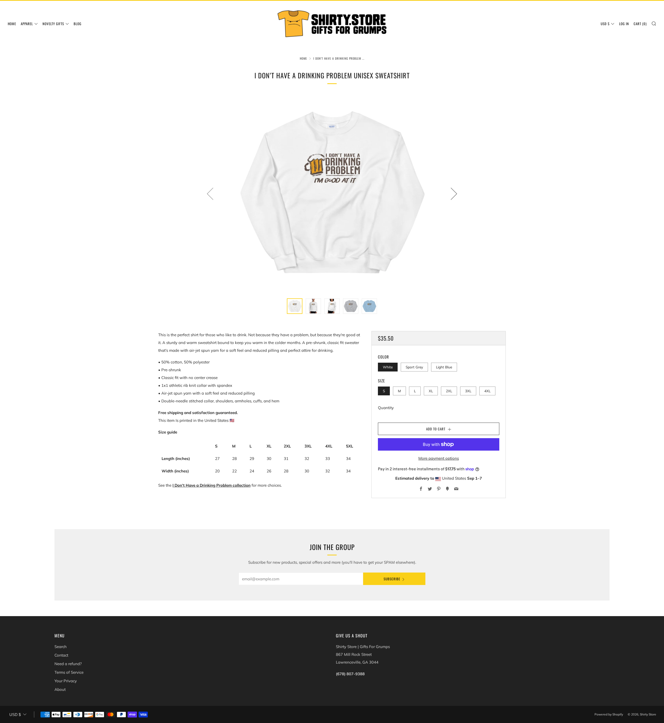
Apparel (27, 23)
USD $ (605, 23)
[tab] (294, 306)
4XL (487, 391)
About (60, 689)
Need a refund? (68, 663)
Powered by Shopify (608, 714)
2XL (449, 391)
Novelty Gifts (53, 23)
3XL (468, 391)
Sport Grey (414, 367)
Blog (77, 23)
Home (12, 23)
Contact (61, 655)
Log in (624, 23)
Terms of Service (69, 672)
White (388, 367)
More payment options (438, 458)
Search (60, 646)
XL (431, 391)
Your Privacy (65, 680)
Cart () (640, 23)
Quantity (386, 407)
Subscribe (392, 578)
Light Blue (444, 367)
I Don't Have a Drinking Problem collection (211, 485)
